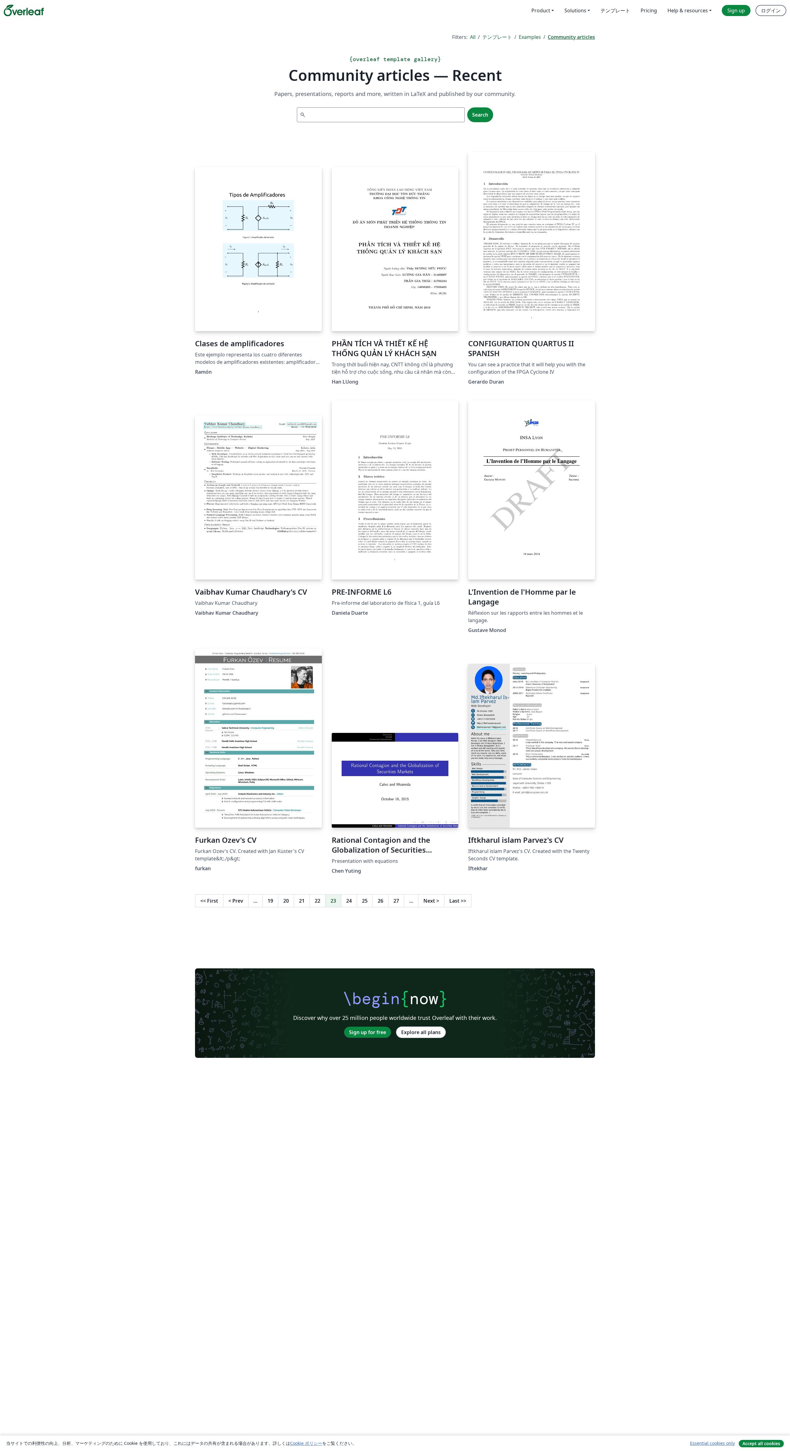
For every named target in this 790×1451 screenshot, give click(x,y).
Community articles (571, 37)
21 (302, 900)
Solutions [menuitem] (575, 10)
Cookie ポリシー (306, 1443)
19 (270, 900)
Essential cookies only (712, 1443)
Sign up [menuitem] (736, 10)
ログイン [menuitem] (771, 10)
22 (317, 900)
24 (349, 900)
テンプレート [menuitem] (615, 10)
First (209, 900)
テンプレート (497, 37)
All (473, 37)
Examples (530, 37)
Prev (235, 900)
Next (431, 900)
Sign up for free (367, 1032)
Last (457, 900)
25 (365, 900)
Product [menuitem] (540, 10)
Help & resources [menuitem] (687, 10)
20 (286, 900)
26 (380, 900)
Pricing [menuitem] (649, 10)
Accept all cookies (761, 1443)
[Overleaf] (24, 10)
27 (396, 900)
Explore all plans (421, 1032)
